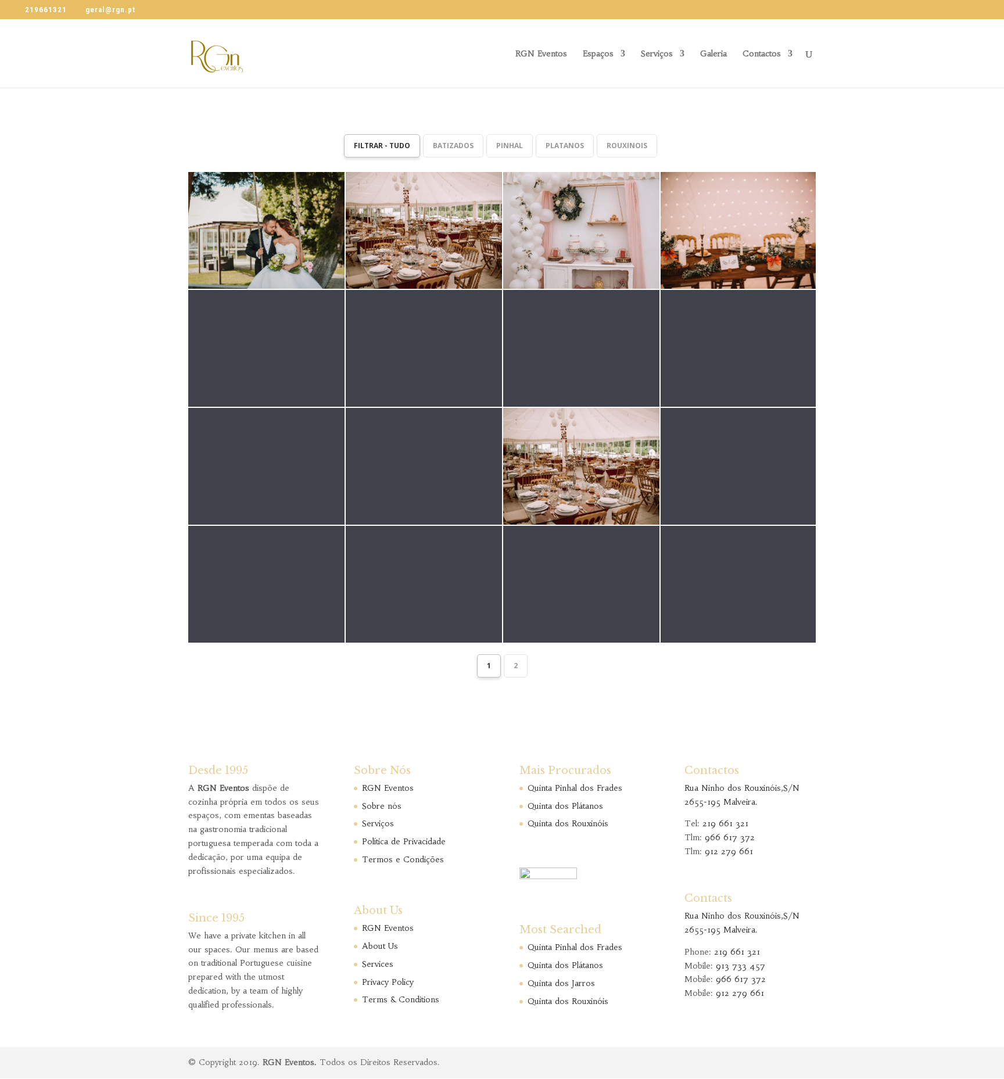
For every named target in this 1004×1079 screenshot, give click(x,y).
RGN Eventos (541, 54)
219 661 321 (725, 823)
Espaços (598, 54)
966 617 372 (730, 837)
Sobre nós (381, 806)
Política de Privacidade (404, 841)
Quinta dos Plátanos (565, 806)
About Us (380, 946)
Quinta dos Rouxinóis (568, 823)
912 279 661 (729, 851)
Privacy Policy (388, 982)
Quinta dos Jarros (561, 983)
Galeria (713, 54)
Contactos (762, 54)
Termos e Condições (403, 859)
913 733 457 (740, 965)
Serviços (657, 54)
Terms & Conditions (400, 999)
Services (377, 964)
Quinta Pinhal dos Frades (575, 788)
